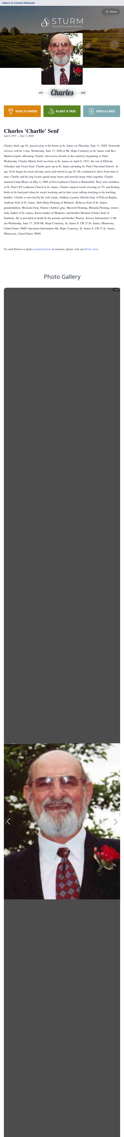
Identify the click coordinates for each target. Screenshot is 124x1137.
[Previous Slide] (8, 821)
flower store (91, 249)
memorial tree (43, 249)
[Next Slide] (115, 821)
